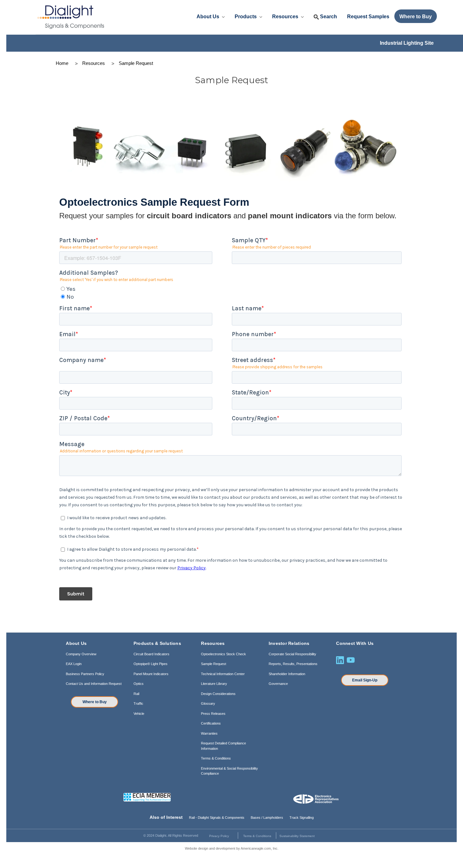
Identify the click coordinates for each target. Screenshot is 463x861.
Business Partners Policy (85, 674)
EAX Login (74, 664)
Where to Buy (95, 702)
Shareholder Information (287, 674)
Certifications (211, 723)
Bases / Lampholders (267, 817)
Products (246, 16)
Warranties (209, 733)
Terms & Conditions (216, 758)
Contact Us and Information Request (94, 684)
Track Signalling (301, 817)
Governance (278, 684)
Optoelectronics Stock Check (223, 654)
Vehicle (139, 713)
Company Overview (81, 654)
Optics (139, 684)
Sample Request (213, 664)
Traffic (138, 703)
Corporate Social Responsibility (292, 654)
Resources (286, 16)
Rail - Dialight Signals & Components (216, 817)
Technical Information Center (223, 674)
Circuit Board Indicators (151, 654)
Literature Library (214, 684)
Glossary (208, 703)
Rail (136, 694)
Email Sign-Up (364, 680)
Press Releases (213, 713)
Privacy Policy (219, 836)
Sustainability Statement (297, 836)
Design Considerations (218, 694)
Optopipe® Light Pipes (151, 664)
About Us (208, 16)
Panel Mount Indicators (151, 674)
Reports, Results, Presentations (293, 664)
